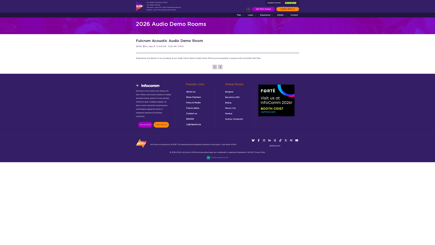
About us (190, 92)
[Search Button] (248, 9)
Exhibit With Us (288, 9)
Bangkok (229, 92)
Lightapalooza (193, 125)
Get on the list (145, 125)
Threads (274, 140)
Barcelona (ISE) (232, 97)
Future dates (192, 108)
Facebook (258, 140)
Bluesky (253, 140)
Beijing (228, 103)
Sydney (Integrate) (234, 119)
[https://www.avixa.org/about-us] (141, 148)
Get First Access (263, 9)
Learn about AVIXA (228, 144)
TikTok (280, 140)
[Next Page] (220, 67)
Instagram (264, 140)
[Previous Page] (215, 67)
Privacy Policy (259, 152)
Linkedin (269, 140)
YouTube (296, 140)
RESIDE (190, 119)
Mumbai (228, 114)
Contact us (191, 114)
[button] (240, 15)
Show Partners (193, 97)
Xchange (291, 140)
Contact (294, 15)
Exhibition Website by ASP (219, 157)
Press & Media (193, 103)
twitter (285, 140)
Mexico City (230, 108)
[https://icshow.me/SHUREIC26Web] (290, 3)
